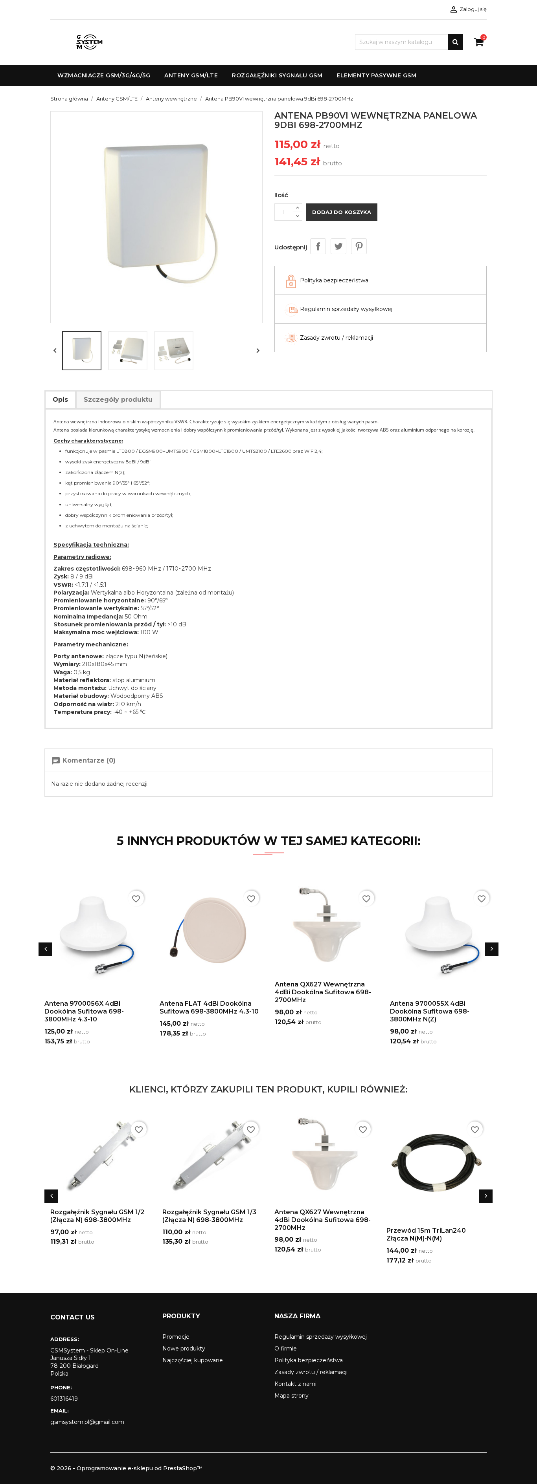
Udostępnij (318, 246)
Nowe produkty (183, 1348)
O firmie (285, 1348)
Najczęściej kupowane (192, 1360)
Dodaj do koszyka (341, 212)
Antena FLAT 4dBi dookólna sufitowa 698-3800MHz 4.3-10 (209, 1007)
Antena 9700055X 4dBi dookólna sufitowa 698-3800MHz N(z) (429, 1011)
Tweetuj (338, 246)
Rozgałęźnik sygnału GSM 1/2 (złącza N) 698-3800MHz (97, 1216)
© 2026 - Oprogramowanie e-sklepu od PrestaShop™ (126, 1468)
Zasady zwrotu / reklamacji (311, 1372)
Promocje (175, 1336)
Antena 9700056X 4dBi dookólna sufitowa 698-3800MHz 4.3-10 (84, 1011)
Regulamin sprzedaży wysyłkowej (320, 1336)
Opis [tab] (60, 399)
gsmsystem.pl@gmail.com (87, 1421)
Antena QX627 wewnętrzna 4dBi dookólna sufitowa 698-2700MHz (323, 992)
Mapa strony (291, 1395)
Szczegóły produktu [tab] (118, 399)
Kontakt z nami (295, 1383)
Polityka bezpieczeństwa (308, 1360)
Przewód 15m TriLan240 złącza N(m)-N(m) (426, 1234)
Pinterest (359, 246)
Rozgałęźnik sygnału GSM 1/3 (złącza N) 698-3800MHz (209, 1216)
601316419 (64, 1398)
